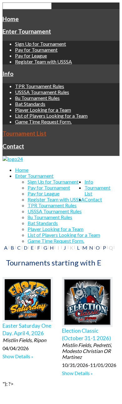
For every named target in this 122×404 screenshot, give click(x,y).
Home (11, 19)
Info (8, 73)
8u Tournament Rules (37, 98)
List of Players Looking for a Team (51, 116)
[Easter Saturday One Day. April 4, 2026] (27, 299)
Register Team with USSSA (43, 61)
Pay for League (31, 56)
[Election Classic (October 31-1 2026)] (87, 302)
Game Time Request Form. (43, 121)
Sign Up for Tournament (40, 44)
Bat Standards (30, 104)
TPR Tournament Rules (39, 86)
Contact (13, 146)
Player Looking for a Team (43, 110)
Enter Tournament (27, 31)
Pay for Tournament (36, 50)
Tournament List (24, 133)
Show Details (16, 356)
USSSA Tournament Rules (42, 92)
